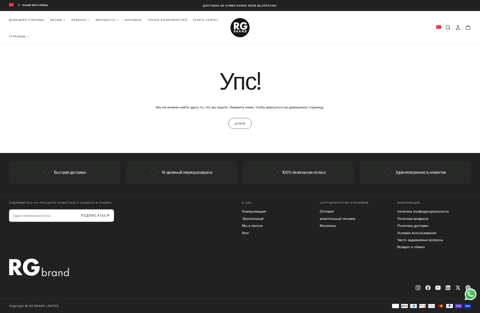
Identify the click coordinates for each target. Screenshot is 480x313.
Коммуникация (254, 211)
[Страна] (11, 5)
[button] (448, 28)
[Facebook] (428, 288)
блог (245, 233)
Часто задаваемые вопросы (420, 240)
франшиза (133, 19)
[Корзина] (468, 28)
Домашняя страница (26, 19)
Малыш (56, 19)
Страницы (17, 36)
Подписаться (95, 215)
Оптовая (327, 211)
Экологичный (253, 218)
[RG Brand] (39, 267)
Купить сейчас (205, 19)
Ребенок (79, 19)
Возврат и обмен (411, 247)
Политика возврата (412, 218)
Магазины (328, 225)
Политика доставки (412, 225)
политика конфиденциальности (423, 211)
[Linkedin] (448, 288)
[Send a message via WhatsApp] (471, 294)
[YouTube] (438, 288)
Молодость (106, 19)
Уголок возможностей (167, 19)
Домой (240, 123)
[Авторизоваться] (458, 28)
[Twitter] (458, 288)
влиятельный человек (337, 218)
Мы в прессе (252, 225)
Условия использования (416, 233)
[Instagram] (418, 288)
